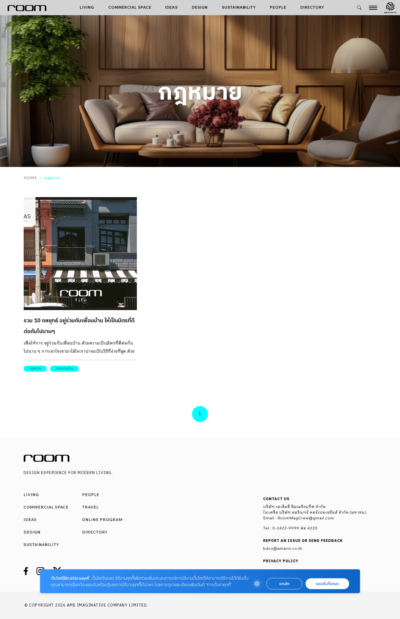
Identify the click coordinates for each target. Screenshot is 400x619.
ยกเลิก (284, 584)
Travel (90, 507)
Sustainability (239, 7)
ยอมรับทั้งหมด (327, 584)
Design (200, 7)
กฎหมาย (35, 368)
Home (30, 177)
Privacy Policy (281, 561)
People (278, 7)
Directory (312, 7)
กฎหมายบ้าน (64, 368)
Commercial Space (129, 7)
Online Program (102, 519)
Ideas (171, 7)
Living (87, 7)
